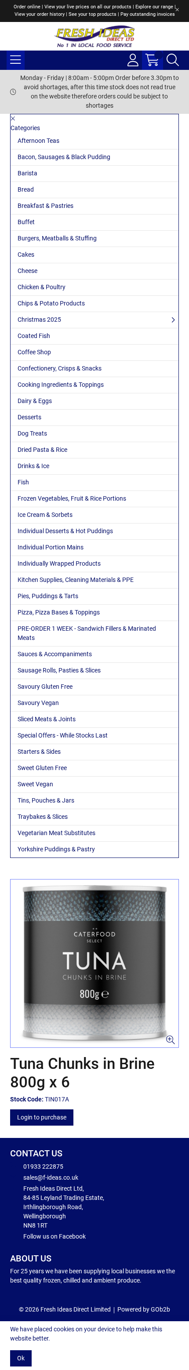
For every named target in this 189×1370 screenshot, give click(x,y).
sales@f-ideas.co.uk (50, 1177)
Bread (26, 189)
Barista (27, 173)
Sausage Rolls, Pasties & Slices (59, 670)
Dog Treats (32, 433)
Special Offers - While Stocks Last (63, 735)
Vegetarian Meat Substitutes (56, 832)
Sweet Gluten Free (42, 767)
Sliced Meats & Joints (47, 719)
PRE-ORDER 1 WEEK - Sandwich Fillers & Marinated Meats (87, 633)
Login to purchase (41, 1117)
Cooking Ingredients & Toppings (61, 384)
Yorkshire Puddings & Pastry (56, 849)
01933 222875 (43, 1166)
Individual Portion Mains (51, 547)
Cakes (26, 254)
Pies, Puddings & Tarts (48, 596)
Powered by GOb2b (143, 1309)
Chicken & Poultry (41, 287)
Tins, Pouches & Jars (46, 800)
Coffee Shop (34, 352)
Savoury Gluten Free (45, 686)
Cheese (27, 270)
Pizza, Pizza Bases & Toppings (59, 612)
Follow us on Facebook (54, 1236)
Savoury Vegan (38, 702)
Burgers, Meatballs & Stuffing (57, 238)
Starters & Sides (39, 751)
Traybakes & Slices (43, 816)
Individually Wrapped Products (59, 563)
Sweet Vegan (35, 784)
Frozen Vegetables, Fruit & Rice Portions (72, 498)
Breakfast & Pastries (45, 205)
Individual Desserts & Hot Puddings (65, 530)
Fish (23, 482)
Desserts (29, 417)
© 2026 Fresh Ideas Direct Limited (65, 1309)
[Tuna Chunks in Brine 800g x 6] (94, 963)
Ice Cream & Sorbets (45, 514)
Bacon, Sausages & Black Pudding (64, 156)
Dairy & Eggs (35, 400)
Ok (21, 1358)
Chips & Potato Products (51, 303)
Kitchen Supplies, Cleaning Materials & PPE (76, 579)
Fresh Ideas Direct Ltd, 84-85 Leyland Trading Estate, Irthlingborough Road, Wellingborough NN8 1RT (63, 1207)
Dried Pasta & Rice (42, 449)
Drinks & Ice (33, 465)
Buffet (26, 221)
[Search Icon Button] (172, 60)
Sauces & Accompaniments (55, 654)
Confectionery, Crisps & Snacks (60, 368)
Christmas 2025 (39, 319)
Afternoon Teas (38, 140)
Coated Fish (34, 335)
